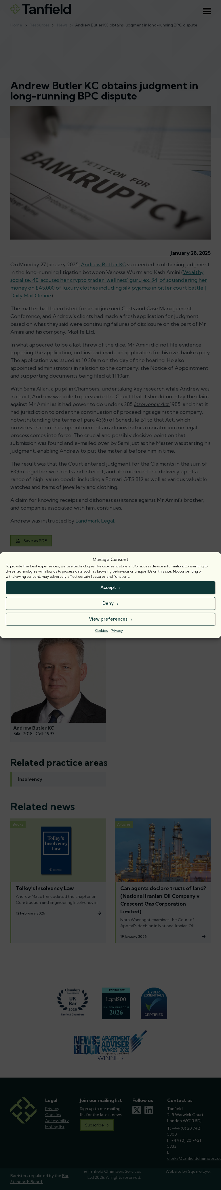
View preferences (108, 619)
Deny (108, 603)
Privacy (117, 630)
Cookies (101, 630)
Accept (108, 587)
